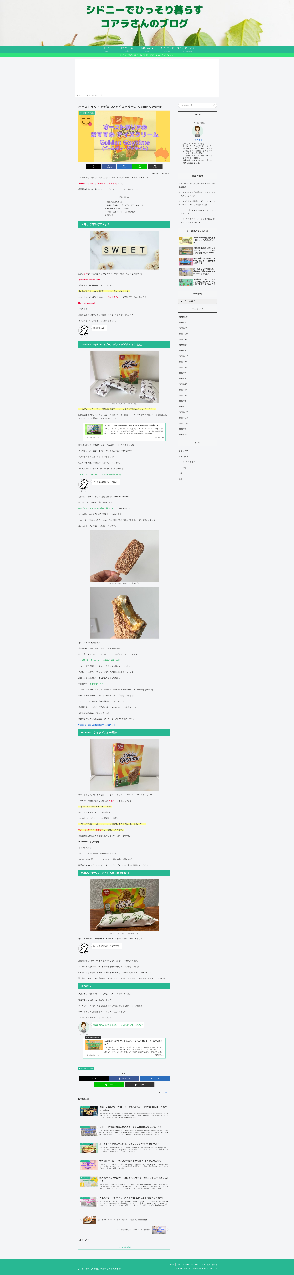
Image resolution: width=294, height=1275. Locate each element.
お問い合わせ (212, 1265)
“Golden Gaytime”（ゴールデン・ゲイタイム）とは (125, 205)
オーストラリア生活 (87, 1068)
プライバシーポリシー (185, 1265)
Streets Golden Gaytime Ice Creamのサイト (96, 725)
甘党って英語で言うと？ (115, 202)
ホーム (172, 1265)
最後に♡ (110, 215)
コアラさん (197, 140)
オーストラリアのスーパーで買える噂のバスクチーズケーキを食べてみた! (197, 220)
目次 (121, 197)
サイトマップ (200, 1265)
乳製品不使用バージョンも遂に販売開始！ (122, 212)
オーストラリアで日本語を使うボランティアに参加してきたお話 (197, 194)
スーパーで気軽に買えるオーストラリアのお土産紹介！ (197, 185)
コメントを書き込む (124, 1247)
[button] (155, 166)
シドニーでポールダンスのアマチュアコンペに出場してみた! (197, 212)
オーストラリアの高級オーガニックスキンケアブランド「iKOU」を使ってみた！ (197, 203)
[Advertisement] (147, 77)
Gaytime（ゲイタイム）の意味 (118, 208)
